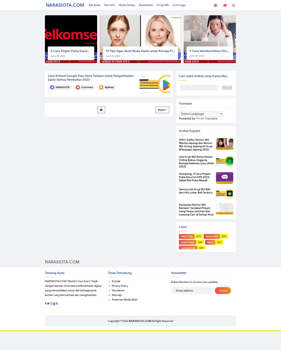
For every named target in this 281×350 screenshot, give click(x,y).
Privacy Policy (120, 285)
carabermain (188, 248)
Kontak (116, 281)
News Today (187, 242)
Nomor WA (211, 236)
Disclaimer (118, 290)
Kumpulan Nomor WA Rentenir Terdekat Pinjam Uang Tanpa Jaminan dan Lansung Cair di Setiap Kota (196, 209)
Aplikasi (109, 87)
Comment (87, 87)
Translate (211, 118)
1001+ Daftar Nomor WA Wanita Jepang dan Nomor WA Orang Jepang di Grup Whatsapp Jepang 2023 (196, 144)
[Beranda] (101, 110)
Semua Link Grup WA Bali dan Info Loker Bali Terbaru (196, 191)
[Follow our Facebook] (45, 303)
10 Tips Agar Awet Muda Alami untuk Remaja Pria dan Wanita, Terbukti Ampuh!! (142, 53)
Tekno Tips (187, 236)
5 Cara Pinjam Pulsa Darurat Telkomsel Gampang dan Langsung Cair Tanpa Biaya (72, 53)
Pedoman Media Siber (125, 299)
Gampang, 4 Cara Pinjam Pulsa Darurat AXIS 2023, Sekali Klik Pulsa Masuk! (195, 177)
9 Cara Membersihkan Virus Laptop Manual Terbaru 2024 (211, 53)
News (210, 242)
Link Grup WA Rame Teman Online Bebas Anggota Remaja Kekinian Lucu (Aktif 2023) (196, 161)
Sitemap (117, 295)
